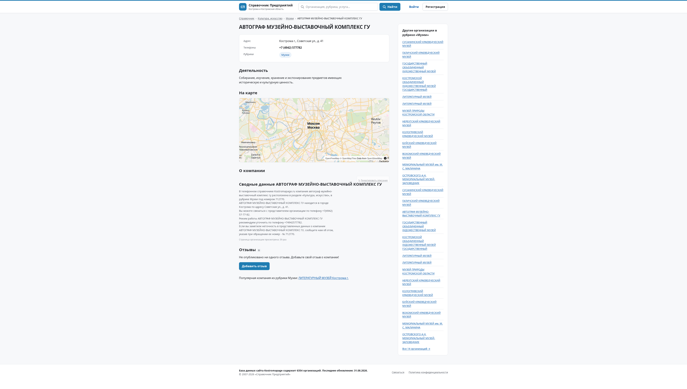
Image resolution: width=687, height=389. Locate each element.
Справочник (246, 18)
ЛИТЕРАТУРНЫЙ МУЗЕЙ (417, 96)
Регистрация (435, 7)
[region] (314, 130)
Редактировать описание (373, 180)
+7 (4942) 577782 (290, 48)
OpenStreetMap (374, 158)
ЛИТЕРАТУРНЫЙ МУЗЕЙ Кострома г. (323, 278)
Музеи (290, 18)
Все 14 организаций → (416, 348)
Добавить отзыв (254, 266)
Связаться (398, 372)
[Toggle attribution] (385, 158)
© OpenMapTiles (348, 158)
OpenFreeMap (332, 158)
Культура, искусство (270, 18)
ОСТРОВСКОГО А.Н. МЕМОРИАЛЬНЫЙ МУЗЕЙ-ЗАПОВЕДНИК (418, 179)
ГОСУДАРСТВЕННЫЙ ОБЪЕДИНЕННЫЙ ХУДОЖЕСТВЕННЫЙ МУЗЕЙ (419, 67)
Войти (414, 7)
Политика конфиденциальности (428, 372)
